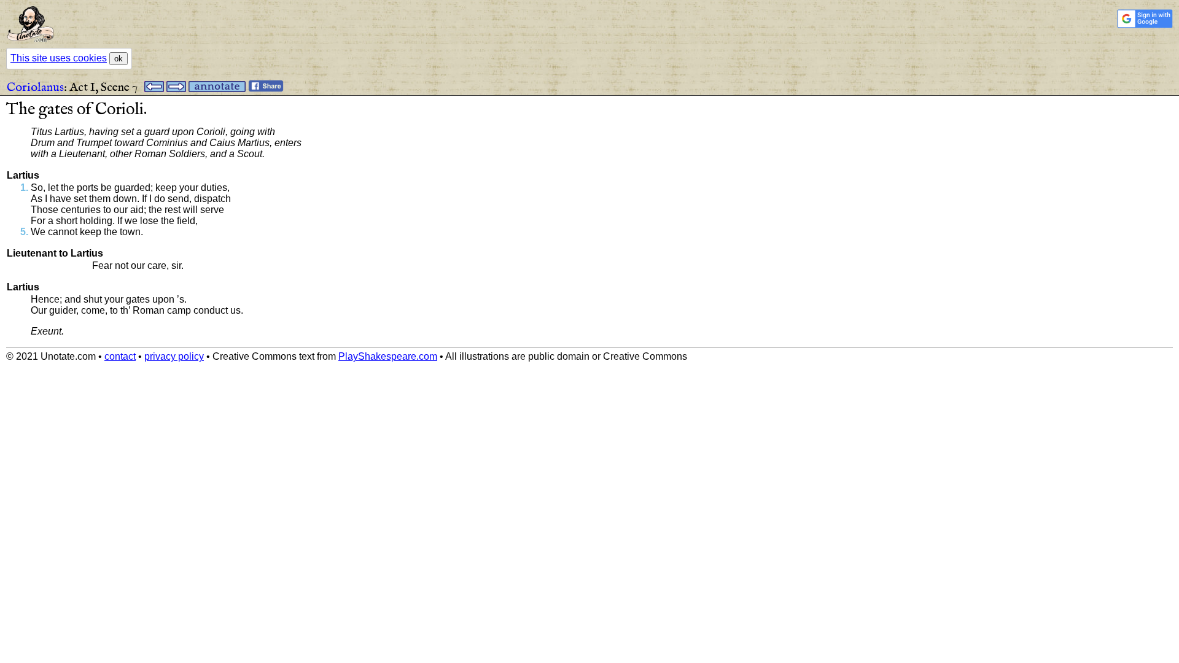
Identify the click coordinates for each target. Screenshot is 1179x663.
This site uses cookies (58, 58)
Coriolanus (35, 87)
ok (118, 58)
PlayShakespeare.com (387, 356)
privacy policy (174, 356)
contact (120, 356)
